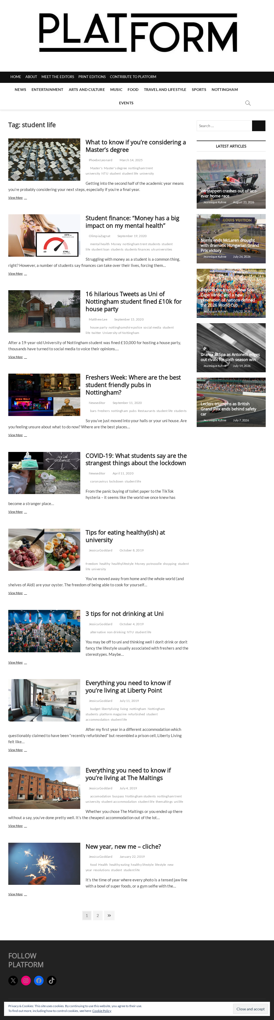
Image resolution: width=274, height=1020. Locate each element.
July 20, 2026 (241, 311)
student (115, 173)
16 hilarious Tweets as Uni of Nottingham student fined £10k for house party (134, 301)
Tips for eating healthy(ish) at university (125, 536)
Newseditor (96, 403)
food (93, 865)
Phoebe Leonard (100, 160)
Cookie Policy (101, 1011)
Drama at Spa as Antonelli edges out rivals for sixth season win (230, 357)
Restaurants (146, 411)
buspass (118, 796)
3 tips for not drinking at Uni (125, 613)
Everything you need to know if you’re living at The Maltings (128, 774)
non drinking (116, 632)
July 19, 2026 (241, 365)
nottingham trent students (141, 244)
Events (126, 103)
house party (98, 327)
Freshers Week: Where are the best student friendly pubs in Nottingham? (133, 384)
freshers (104, 411)
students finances (137, 249)
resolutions (101, 870)
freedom (92, 564)
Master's (96, 168)
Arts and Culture (87, 89)
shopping (170, 564)
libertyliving (110, 709)
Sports (199, 89)
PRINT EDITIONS (92, 77)
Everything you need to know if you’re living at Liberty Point (128, 686)
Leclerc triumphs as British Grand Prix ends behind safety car (228, 409)
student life (130, 173)
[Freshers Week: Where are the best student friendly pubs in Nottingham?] (44, 395)
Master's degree (115, 168)
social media (152, 327)
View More (22, 198)
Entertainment (47, 89)
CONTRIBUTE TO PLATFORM (133, 77)
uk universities (161, 249)
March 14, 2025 (131, 160)
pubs (132, 411)
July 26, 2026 (241, 256)
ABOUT (31, 77)
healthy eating (119, 865)
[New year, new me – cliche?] (44, 864)
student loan (100, 249)
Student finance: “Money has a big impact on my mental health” (132, 221)
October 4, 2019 (131, 624)
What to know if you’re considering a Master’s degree (136, 145)
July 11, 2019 (129, 701)
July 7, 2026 (241, 420)
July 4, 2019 (128, 788)
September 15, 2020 (129, 319)
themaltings (164, 802)
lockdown (116, 481)
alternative (98, 632)
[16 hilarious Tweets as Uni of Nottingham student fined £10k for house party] (44, 311)
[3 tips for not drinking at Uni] (44, 631)
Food (133, 89)
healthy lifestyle (142, 865)
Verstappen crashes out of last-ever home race (229, 193)
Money (116, 244)
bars (93, 411)
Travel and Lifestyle (165, 89)
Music (116, 89)
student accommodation (119, 802)
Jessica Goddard (100, 550)
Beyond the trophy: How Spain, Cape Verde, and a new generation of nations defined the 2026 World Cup (229, 297)
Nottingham (225, 89)
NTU (104, 173)
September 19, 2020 (132, 236)
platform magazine (113, 714)
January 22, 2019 (132, 857)
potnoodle (154, 564)
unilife (178, 802)
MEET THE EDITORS (57, 77)
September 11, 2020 (127, 403)
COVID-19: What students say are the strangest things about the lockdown (136, 459)
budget (95, 709)
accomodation (100, 796)
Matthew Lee (97, 319)
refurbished (136, 714)
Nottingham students (140, 796)
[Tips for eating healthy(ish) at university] (44, 550)
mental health (100, 244)
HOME (15, 77)
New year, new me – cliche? (123, 846)
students (117, 249)
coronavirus (99, 481)
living (124, 709)
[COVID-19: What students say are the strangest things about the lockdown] (44, 473)
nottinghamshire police (125, 327)
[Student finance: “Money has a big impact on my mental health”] (44, 235)
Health (103, 865)
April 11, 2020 (123, 473)
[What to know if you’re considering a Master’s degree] (44, 159)
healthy (105, 564)
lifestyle (160, 865)
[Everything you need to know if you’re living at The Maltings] (44, 788)
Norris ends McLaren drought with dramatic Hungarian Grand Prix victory (230, 245)
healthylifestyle (123, 564)
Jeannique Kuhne (214, 202)
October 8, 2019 (131, 550)
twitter (96, 333)
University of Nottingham (120, 333)
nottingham (119, 411)
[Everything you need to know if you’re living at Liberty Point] (44, 700)
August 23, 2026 (243, 202)
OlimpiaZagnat (99, 236)
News (20, 89)
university (147, 173)
